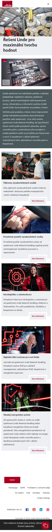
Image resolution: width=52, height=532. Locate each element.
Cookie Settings (43, 498)
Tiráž (28, 493)
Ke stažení (19, 493)
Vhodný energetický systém (16, 415)
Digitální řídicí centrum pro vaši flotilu (21, 357)
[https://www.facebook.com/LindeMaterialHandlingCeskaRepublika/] (27, 510)
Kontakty (36, 493)
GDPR (22, 488)
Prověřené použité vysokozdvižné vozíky (23, 237)
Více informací (38, 201)
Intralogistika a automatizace (17, 295)
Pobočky (46, 493)
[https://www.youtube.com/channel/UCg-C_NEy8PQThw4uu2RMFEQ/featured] (34, 510)
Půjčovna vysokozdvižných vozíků (19, 183)
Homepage (13, 488)
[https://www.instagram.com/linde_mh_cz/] (48, 510)
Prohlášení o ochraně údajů (38, 488)
